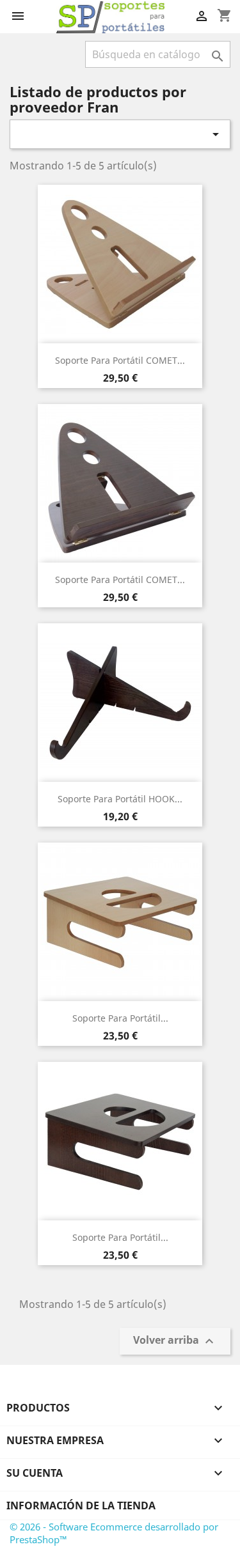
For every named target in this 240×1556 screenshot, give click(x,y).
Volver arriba (175, 1341)
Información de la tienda (81, 1505)
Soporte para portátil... (120, 1018)
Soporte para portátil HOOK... (120, 799)
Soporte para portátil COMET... (120, 360)
